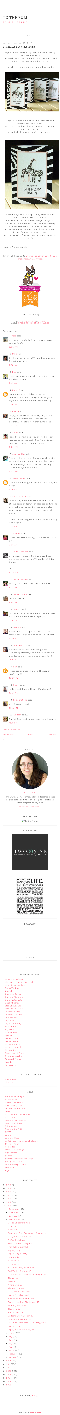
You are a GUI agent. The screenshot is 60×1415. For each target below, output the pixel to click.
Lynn (14, 354)
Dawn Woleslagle (13, 1000)
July (11, 1336)
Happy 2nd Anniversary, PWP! (22, 1329)
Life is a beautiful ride (19, 1223)
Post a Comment (11, 730)
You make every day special (22, 1267)
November (14, 1212)
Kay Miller (10, 1029)
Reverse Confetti (13, 1129)
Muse (7, 1111)
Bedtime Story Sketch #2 (20, 1316)
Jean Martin (18, 454)
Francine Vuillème (14, 1009)
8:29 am (13, 447)
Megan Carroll (20, 594)
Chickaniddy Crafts (14, 1105)
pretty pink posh (13, 1161)
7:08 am (13, 347)
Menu (30, 35)
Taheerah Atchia (13, 1059)
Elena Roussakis (13, 1006)
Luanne (16, 411)
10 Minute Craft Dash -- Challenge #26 (27, 1274)
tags (7, 1170)
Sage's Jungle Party (17, 1254)
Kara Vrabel (11, 1026)
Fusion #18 (13, 1226)
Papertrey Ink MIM (14, 1123)
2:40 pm (13, 620)
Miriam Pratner (12, 1041)
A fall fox (12, 1230)
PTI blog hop (11, 1117)
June (11, 1340)
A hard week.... (15, 1285)
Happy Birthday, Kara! (18, 1295)
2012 (8, 1361)
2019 (9, 1185)
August (12, 1333)
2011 (8, 1364)
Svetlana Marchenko (15, 1056)
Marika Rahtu (11, 1038)
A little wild (13, 1260)
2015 (8, 1198)
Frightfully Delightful (18, 1247)
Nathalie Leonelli (13, 1047)
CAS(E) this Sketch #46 (19, 1271)
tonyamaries (18, 478)
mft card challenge (14, 1150)
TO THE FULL (15, 18)
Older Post (51, 734)
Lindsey (17, 715)
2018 (9, 1188)
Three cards (14, 1309)
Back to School (15, 1326)
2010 (9, 1367)
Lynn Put (9, 1035)
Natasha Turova (13, 1044)
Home (30, 734)
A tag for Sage (15, 1264)
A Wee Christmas (16, 1240)
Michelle (17, 627)
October (13, 1216)
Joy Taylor (10, 1020)
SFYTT (8, 1132)
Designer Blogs (35, 1412)
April (11, 1347)
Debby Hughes (12, 1003)
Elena (15, 432)
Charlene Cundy (13, 994)
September (15, 1219)
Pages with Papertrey (15, 1120)
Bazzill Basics (12, 1099)
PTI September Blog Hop (20, 1243)
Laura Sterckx (19, 496)
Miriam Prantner (21, 579)
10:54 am (14, 572)
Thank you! (13, 1278)
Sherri (16, 685)
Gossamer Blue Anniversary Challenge (27, 1233)
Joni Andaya (19, 645)
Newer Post (8, 734)
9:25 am (13, 545)
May (11, 1343)
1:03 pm (13, 587)
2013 (8, 1205)
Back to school (15, 1312)
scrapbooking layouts (16, 1164)
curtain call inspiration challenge (21, 1141)
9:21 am (13, 526)
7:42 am (13, 383)
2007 (9, 1378)
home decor (11, 1147)
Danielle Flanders (14, 997)
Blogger (36, 1395)
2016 (9, 1195)
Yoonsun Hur (11, 1065)
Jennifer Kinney (12, 1012)
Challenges (10, 1079)
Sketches (10, 1082)
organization (11, 1153)
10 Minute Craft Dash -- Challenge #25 (27, 1323)
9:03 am (13, 471)
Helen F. (17, 609)
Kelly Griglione (20, 700)
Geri (15, 667)
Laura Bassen (12, 1032)
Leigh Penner (30, 793)
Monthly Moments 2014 (16, 1108)
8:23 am (13, 426)
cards (20, 323)
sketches (10, 1167)
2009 (9, 1371)
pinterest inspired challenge (19, 1158)
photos (8, 1156)
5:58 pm (13, 660)
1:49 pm (13, 602)
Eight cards (13, 1257)
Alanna (16, 533)
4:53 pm (13, 723)
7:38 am (13, 365)
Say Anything (14, 1250)
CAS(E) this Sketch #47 (19, 1236)
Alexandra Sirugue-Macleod (19, 982)
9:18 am (13, 489)
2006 (9, 1381)
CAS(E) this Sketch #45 (19, 1292)
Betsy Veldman (12, 988)
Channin (9, 991)
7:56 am (13, 404)
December (14, 1209)
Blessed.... (13, 1281)
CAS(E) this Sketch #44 (19, 1319)
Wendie (9, 1062)
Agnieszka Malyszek (15, 979)
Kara (14, 336)
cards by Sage (12, 1138)
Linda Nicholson (21, 552)
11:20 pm (13, 708)
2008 (9, 1374)
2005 (9, 1385)
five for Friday (12, 1144)
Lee (14, 372)
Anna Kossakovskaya (15, 985)
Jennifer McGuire (13, 1015)
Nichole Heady (12, 1050)
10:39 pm (13, 678)
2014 (8, 1202)
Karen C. (16, 390)
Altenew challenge (14, 1096)
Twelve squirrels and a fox (21, 1298)
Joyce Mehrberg (13, 1023)
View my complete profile (30, 807)
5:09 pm (13, 638)
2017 (8, 1192)
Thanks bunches (16, 1288)
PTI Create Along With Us (17, 1114)
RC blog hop (11, 1126)
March (12, 1350)
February (13, 1354)
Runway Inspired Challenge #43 (23, 1302)
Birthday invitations (17, 1305)
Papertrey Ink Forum (15, 1053)
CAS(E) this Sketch (14, 1102)
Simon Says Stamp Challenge (36, 323)
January (13, 1357)
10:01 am (13, 693)
